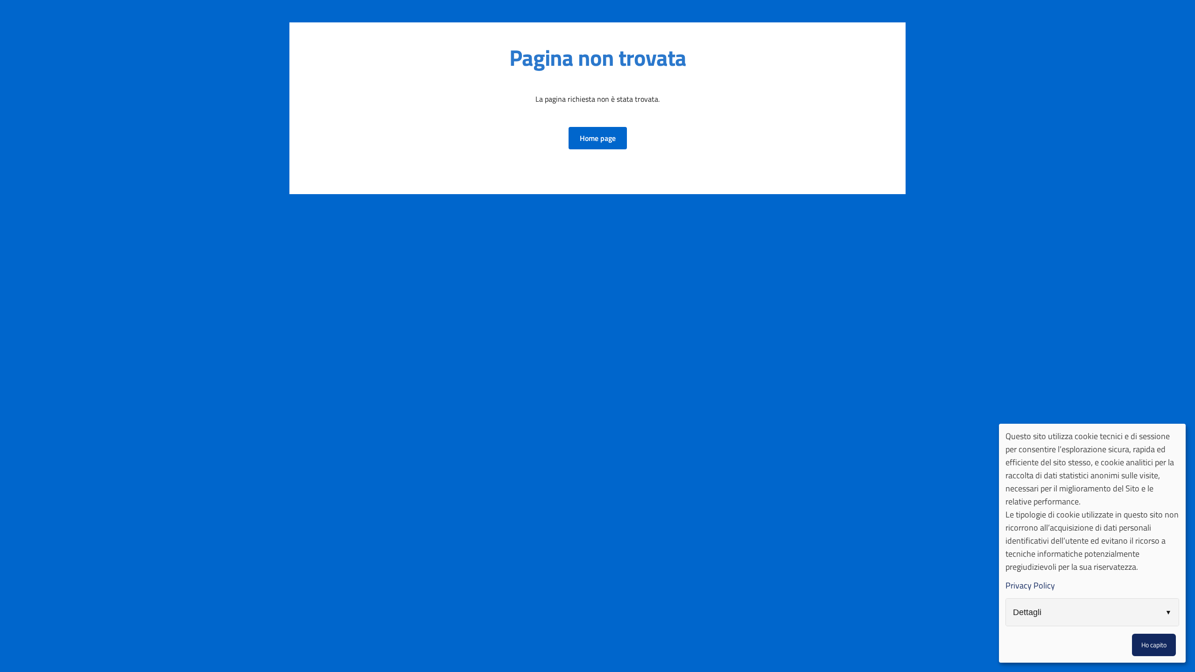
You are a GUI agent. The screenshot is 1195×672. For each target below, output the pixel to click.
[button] (598, 138)
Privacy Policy (1030, 585)
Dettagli (1027, 612)
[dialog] (1092, 543)
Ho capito (1154, 645)
